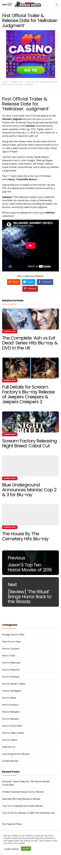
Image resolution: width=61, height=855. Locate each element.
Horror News (9, 697)
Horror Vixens (9, 739)
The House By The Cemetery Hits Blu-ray (25, 536)
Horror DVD (10, 331)
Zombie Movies (10, 760)
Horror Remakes (11, 711)
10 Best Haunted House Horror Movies (23, 791)
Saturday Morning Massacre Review (21, 798)
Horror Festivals (10, 676)
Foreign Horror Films (13, 634)
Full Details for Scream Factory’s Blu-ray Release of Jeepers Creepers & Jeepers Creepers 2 (28, 394)
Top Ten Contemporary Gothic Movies (22, 805)
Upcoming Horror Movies (15, 753)
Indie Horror (8, 746)
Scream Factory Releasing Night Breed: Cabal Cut (29, 443)
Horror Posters (10, 704)
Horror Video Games (13, 732)
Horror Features (11, 669)
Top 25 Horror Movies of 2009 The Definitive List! (28, 812)
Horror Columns (11, 648)
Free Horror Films (11, 641)
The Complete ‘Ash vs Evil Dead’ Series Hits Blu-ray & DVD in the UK (30, 343)
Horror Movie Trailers (14, 683)
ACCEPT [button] (26, 848)
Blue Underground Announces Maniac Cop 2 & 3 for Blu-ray (29, 490)
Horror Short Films (12, 725)
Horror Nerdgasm (11, 690)
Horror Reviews (10, 718)
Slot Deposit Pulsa (12, 824)
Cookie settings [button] (11, 848)
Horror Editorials (11, 662)
